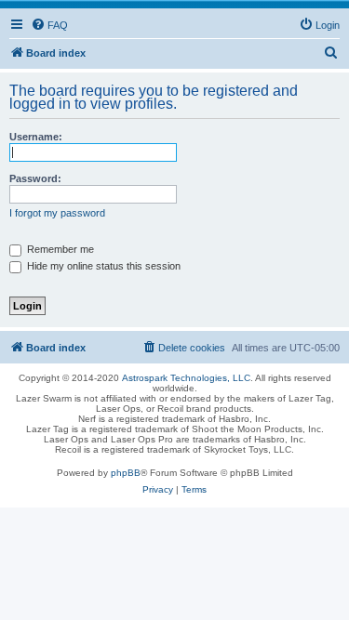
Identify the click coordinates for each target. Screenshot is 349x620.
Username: (35, 136)
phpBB (126, 473)
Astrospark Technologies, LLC (186, 378)
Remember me (59, 249)
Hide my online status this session (102, 265)
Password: (35, 178)
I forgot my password (57, 212)
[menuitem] (49, 25)
